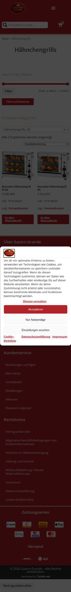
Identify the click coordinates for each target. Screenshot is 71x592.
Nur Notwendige (35, 319)
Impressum (59, 336)
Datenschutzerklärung (35, 336)
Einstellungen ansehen (35, 330)
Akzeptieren (35, 309)
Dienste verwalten (34, 301)
